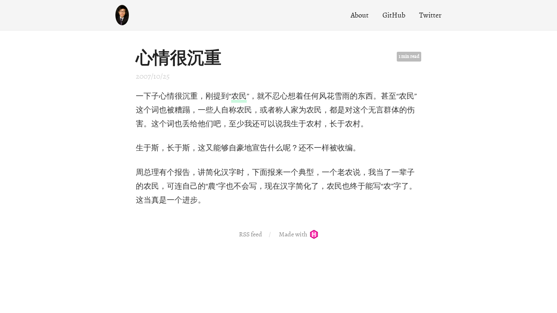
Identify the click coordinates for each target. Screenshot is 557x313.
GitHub (393, 15)
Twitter (430, 15)
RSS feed (250, 234)
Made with (294, 234)
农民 (239, 96)
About (360, 15)
